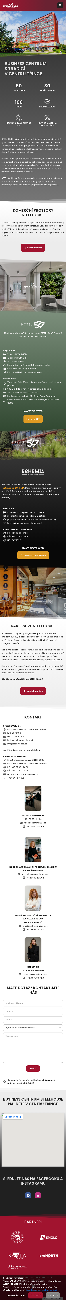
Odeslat (33, 1068)
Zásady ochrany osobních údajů (41, 1290)
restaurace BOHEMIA (13, 487)
